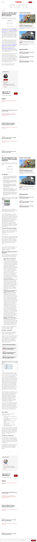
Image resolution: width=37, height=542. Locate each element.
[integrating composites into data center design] (27, 35)
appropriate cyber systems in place (7, 48)
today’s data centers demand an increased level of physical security (9, 45)
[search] (3, 2)
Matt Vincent (10, 20)
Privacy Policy (23, 540)
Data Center (21, 185)
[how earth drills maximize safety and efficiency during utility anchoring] (27, 18)
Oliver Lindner (10, 166)
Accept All (33, 540)
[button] (2, 2)
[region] (18, 540)
